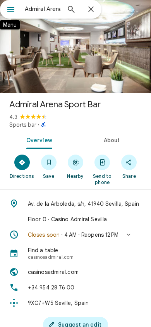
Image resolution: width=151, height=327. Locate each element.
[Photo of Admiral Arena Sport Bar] (75, 46)
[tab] (38, 139)
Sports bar (22, 124)
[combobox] (42, 9)
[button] (75, 235)
